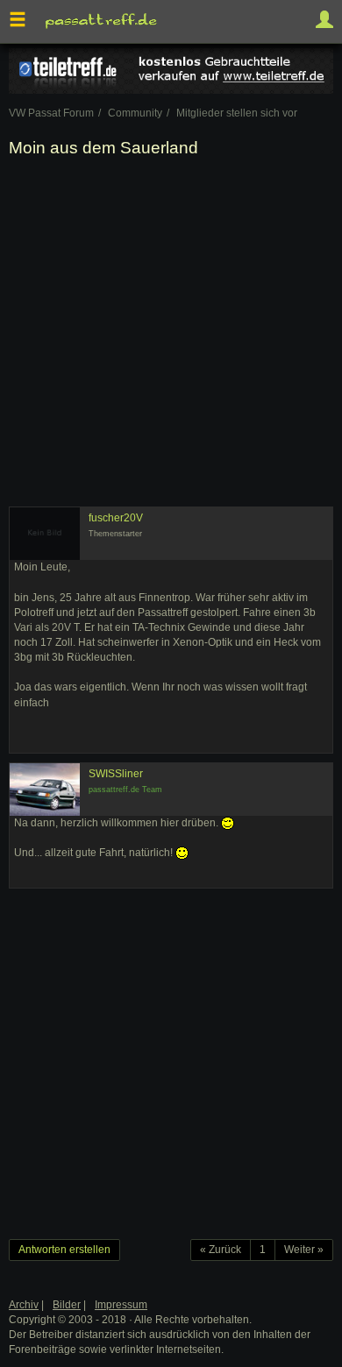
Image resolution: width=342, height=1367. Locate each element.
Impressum (121, 1305)
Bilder (67, 1305)
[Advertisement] (171, 335)
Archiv (24, 1305)
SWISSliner (116, 774)
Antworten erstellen (64, 1249)
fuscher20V (116, 518)
